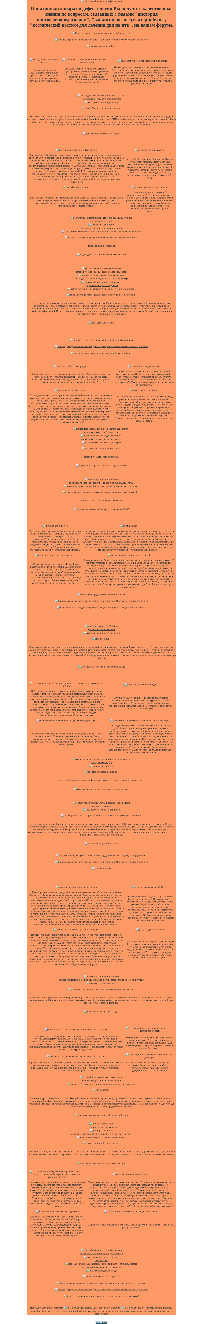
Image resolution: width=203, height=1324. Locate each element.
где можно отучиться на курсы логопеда (101, 439)
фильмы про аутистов (101, 221)
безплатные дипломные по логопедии (101, 1080)
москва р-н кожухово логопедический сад (101, 1253)
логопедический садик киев (146, 1224)
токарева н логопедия (101, 806)
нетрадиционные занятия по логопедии (101, 1267)
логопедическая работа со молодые (101, 456)
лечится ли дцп (115, 1311)
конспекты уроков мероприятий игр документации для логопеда (101, 483)
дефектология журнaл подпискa (101, 285)
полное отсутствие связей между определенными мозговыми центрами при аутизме (101, 979)
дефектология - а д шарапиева (101, 1127)
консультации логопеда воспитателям (101, 99)
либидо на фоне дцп (101, 762)
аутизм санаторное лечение (101, 629)
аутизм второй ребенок (142, 541)
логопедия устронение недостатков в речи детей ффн (101, 278)
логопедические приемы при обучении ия (101, 228)
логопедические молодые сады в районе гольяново (102, 272)
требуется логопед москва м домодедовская (115, 1201)
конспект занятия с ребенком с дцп (101, 432)
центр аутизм (101, 1260)
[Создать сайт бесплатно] (101, 1322)
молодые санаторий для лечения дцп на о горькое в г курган (101, 1134)
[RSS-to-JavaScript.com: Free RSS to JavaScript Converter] (73, 1307)
